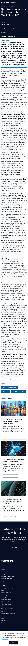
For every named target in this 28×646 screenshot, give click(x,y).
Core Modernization (6, 592)
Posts (2, 618)
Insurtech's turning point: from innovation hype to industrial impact (13, 421)
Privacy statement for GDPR (8, 576)
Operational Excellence (6, 604)
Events (3, 622)
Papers (3, 611)
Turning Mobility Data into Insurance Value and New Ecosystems (12, 501)
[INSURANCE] (4, 3)
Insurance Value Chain (18, 391)
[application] (14, 638)
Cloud (2, 590)
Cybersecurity (4, 597)
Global (7, 565)
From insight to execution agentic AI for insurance (13, 460)
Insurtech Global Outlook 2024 (8, 613)
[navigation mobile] (26, 3)
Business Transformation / (9, 6)
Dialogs (3, 616)
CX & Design (4, 595)
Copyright (3, 581)
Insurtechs (5, 391)
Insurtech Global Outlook (9, 387)
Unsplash (19, 379)
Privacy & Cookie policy (6, 578)
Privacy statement (5, 574)
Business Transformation (10, 436)
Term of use (4, 571)
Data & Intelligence (6, 599)
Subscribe (14, 547)
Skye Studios (12, 379)
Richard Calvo (5, 24)
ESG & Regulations (5, 601)
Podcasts (3, 620)
